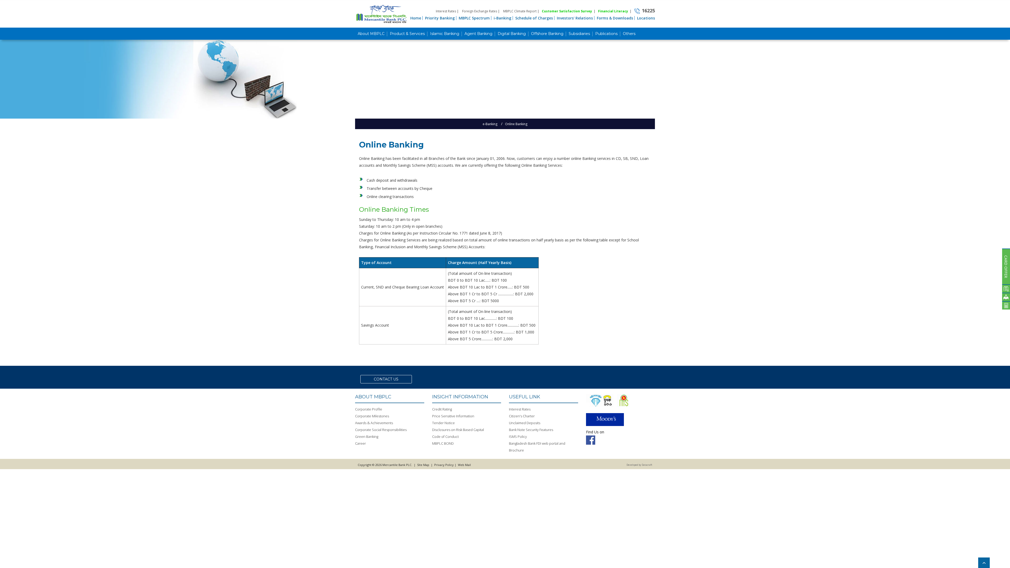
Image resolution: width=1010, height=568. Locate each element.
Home (415, 18)
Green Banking (366, 436)
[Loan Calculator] (1006, 305)
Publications (606, 33)
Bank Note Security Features (531, 429)
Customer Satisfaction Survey (567, 11)
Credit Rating (442, 409)
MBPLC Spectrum (474, 18)
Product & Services (407, 33)
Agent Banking (478, 33)
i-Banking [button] (502, 18)
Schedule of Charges (534, 18)
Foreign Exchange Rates (479, 11)
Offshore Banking (547, 33)
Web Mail (464, 465)
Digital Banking (512, 33)
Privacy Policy (444, 465)
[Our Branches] (1006, 297)
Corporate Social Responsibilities (381, 429)
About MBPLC (371, 33)
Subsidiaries (579, 33)
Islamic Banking (444, 33)
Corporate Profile (368, 409)
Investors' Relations (575, 18)
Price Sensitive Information (453, 416)
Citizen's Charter (522, 416)
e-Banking (490, 124)
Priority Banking (440, 18)
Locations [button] (646, 18)
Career (360, 443)
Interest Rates (446, 11)
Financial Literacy (613, 11)
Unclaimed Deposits (524, 422)
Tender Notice (443, 422)
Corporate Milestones (372, 416)
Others (629, 33)
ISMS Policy (518, 436)
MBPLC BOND (443, 443)
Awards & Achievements (374, 422)
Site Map (423, 465)
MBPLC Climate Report (520, 11)
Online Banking (516, 124)
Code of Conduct (445, 436)
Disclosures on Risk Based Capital (458, 429)
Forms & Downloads (615, 18)
